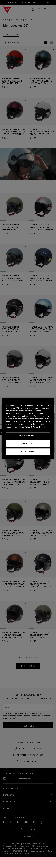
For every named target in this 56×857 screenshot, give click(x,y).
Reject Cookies (28, 443)
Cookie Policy (24, 427)
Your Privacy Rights (28, 435)
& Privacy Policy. (38, 427)
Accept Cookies (28, 452)
